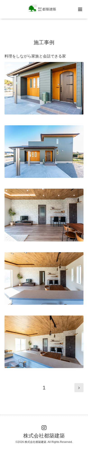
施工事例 (44, 42)
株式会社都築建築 (44, 436)
